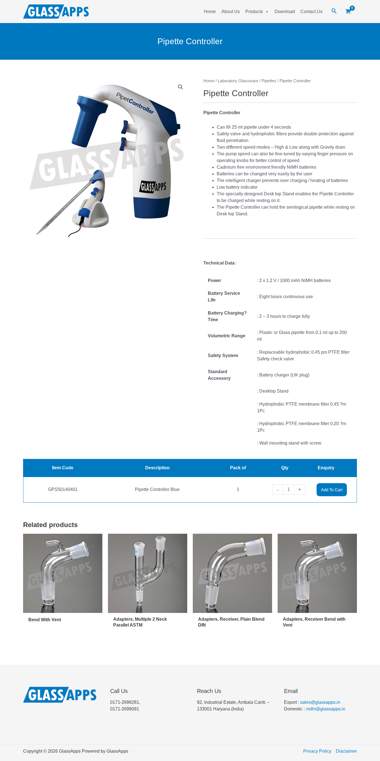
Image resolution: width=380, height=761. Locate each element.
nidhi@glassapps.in (325, 709)
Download (285, 11)
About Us (230, 11)
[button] (181, 87)
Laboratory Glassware (238, 81)
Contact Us (311, 11)
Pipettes (268, 81)
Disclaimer (346, 751)
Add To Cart (331, 489)
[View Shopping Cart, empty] (350, 12)
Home (210, 11)
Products (254, 11)
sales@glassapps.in (320, 702)
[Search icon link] (334, 11)
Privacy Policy (317, 751)
